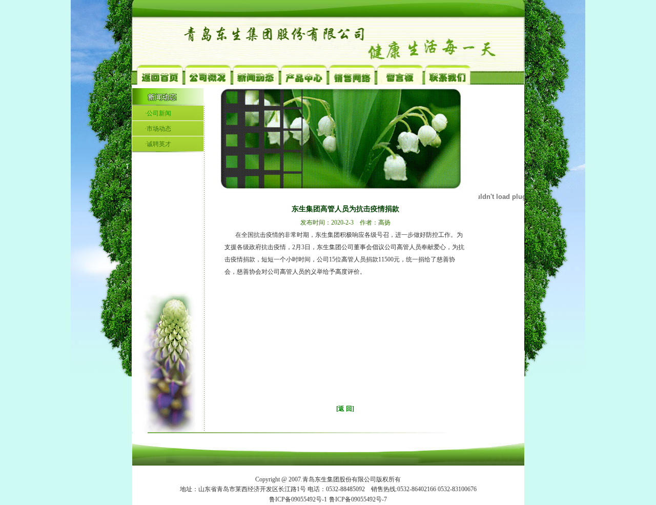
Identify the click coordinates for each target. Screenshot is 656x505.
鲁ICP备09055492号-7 (358, 499)
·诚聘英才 (158, 144)
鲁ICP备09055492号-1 (298, 499)
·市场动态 (158, 128)
